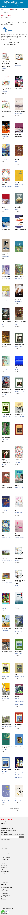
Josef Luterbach (18, 607)
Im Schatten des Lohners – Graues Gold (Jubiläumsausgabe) (7, 391)
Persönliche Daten (5, 851)
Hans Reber (4, 771)
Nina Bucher (18, 514)
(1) (21, 234)
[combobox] (15, 12)
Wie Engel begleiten (20, 111)
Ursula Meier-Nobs (19, 416)
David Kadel (18, 90)
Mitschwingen (5, 696)
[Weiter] (17, 811)
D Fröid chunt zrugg (6, 414)
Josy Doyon (17, 209)
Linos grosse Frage (6, 368)
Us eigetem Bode (19, 724)
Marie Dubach (18, 346)
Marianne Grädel (19, 800)
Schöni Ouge (18, 746)
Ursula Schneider (19, 726)
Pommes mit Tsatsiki (6, 628)
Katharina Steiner (5, 369)
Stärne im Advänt (19, 368)
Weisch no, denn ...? (20, 414)
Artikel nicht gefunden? (6, 15)
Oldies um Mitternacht (7, 298)
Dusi (16, 799)
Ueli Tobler (4, 464)
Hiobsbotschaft (5, 134)
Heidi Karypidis (5, 630)
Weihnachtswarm (6, 276)
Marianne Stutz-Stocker (7, 560)
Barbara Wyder (5, 231)
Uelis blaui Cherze (6, 229)
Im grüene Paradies (20, 389)
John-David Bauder (6, 655)
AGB (2, 869)
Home (2, 17)
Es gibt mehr (4, 158)
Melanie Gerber (18, 512)
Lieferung (3, 863)
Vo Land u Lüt (18, 651)
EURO (25, 15)
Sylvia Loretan (18, 324)
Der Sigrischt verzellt (6, 769)
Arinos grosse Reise (19, 276)
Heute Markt (5, 605)
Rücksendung (4, 865)
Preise (2, 861)
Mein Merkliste (4, 855)
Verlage (6, 17)
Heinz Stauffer (18, 438)
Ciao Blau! (17, 182)
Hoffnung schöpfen (6, 724)
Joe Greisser (4, 68)
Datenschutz (4, 867)
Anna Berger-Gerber (19, 701)
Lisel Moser (18, 231)
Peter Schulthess (19, 113)
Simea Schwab (18, 301)
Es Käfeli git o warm (19, 436)
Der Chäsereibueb (19, 344)
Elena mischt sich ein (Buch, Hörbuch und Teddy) (20, 582)
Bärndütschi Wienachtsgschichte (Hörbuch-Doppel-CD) (7, 461)
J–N (10, 17)
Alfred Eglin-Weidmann (7, 186)
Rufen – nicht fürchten (20, 229)
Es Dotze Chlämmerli (20, 253)
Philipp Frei (17, 560)
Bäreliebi (17, 696)
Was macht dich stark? (20, 88)
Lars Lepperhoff (18, 161)
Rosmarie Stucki (19, 255)
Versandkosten (4, 859)
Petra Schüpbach (19, 163)
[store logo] (14, 9)
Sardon (3, 580)
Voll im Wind (4, 799)
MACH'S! (17, 605)
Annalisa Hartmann (19, 537)
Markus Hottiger (5, 489)
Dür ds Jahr (4, 674)
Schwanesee (18, 674)
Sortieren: (7, 44)
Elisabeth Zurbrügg (19, 369)
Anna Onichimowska (6, 510)
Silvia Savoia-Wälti (19, 138)
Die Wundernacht (6, 509)
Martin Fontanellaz (6, 278)
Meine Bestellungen (5, 853)
